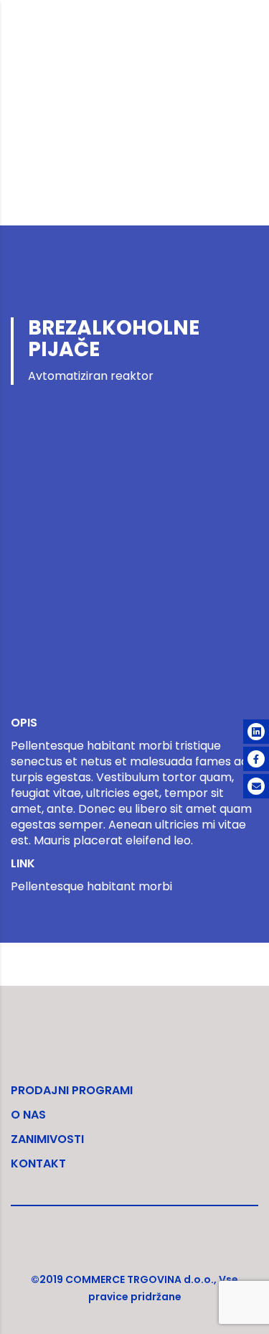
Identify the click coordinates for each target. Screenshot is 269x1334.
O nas (28, 1114)
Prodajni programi (72, 1090)
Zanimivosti (47, 1139)
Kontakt (38, 1163)
